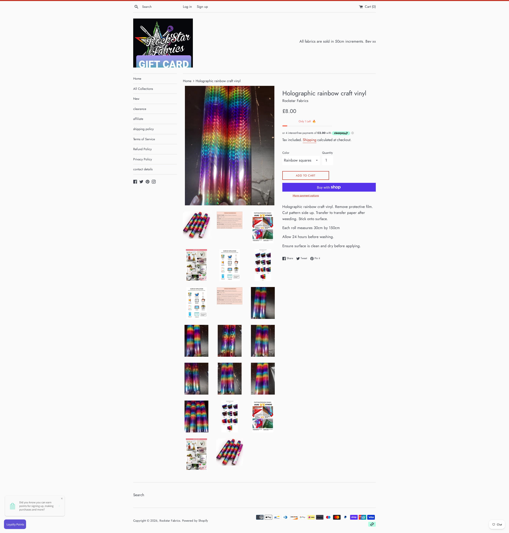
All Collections (143, 88)
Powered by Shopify (195, 520)
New (136, 98)
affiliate (138, 119)
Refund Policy (142, 149)
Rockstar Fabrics (169, 520)
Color (285, 153)
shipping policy (143, 129)
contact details (143, 169)
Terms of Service (144, 139)
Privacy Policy (142, 159)
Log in (187, 6)
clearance (139, 109)
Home (137, 78)
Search (138, 495)
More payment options (306, 195)
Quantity (327, 153)
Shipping (309, 139)
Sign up (202, 6)
